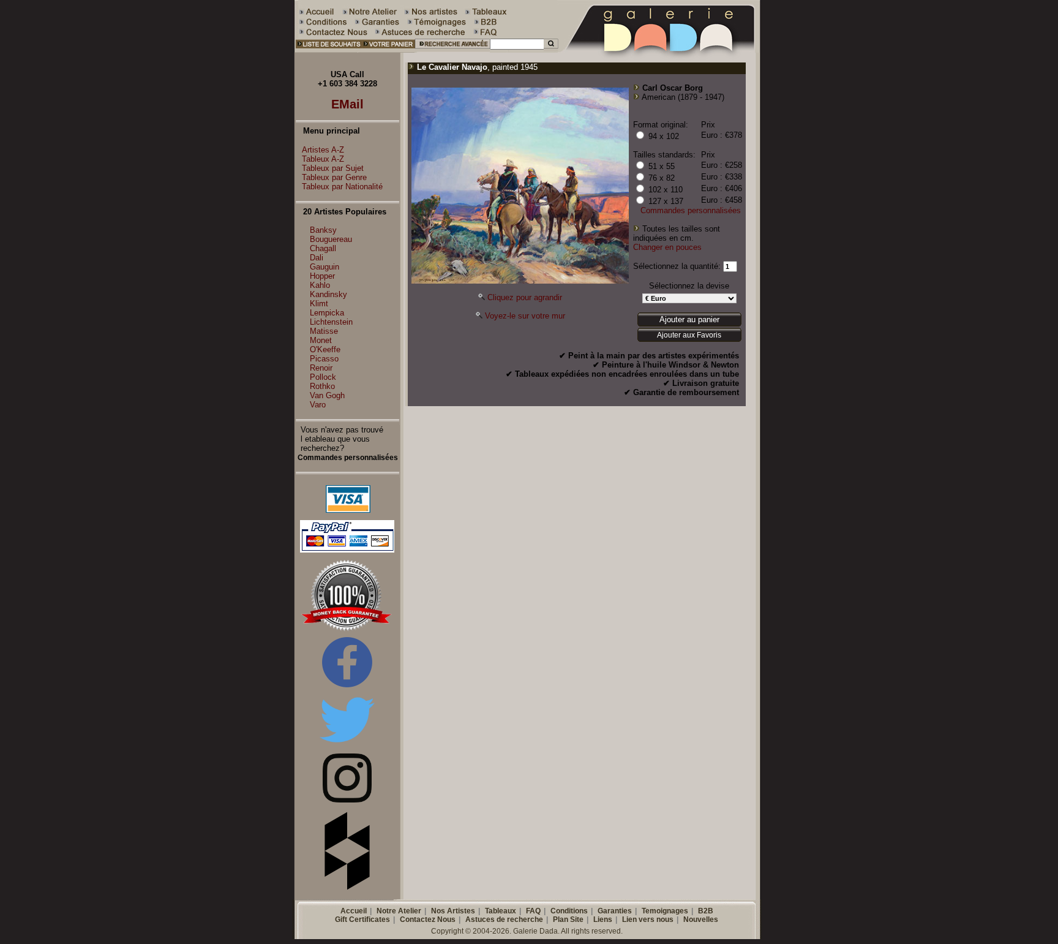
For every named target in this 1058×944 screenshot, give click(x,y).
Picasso (324, 358)
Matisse (324, 331)
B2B (705, 911)
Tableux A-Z (323, 159)
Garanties (615, 911)
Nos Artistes (453, 911)
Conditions (569, 911)
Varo (318, 404)
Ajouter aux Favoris (689, 335)
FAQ (533, 911)
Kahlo (320, 285)
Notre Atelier (399, 911)
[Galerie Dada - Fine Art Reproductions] (660, 50)
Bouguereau (331, 239)
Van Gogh (327, 395)
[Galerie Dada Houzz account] (347, 887)
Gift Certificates (362, 919)
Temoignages (665, 911)
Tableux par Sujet (333, 168)
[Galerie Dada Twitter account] (347, 744)
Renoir (321, 367)
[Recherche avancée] (452, 50)
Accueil (353, 911)
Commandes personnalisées (690, 210)
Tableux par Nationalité (342, 186)
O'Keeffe (325, 349)
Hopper (322, 276)
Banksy (323, 230)
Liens (602, 919)
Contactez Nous (428, 919)
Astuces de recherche (504, 919)
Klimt (319, 303)
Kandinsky (328, 294)
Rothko (322, 386)
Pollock (323, 377)
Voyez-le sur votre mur (525, 315)
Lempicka (327, 312)
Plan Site (568, 919)
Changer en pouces (667, 247)
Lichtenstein (331, 322)
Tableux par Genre (334, 177)
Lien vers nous (647, 919)
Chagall (323, 248)
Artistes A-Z (323, 149)
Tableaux (500, 911)
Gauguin (324, 266)
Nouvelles (700, 919)
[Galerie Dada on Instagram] (347, 799)
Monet (321, 340)
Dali (316, 257)
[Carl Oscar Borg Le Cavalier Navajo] (520, 280)
